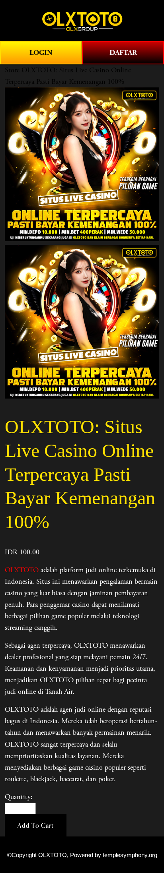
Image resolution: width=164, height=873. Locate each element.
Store (12, 70)
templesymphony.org (130, 855)
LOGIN (41, 52)
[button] (35, 825)
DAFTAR (123, 52)
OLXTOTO (22, 570)
